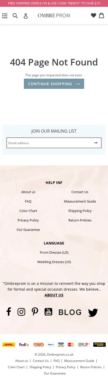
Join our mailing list (54, 131)
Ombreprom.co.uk (60, 354)
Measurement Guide (80, 201)
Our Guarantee (28, 229)
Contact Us (79, 191)
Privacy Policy (28, 220)
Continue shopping (50, 83)
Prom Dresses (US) (54, 252)
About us (28, 191)
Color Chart (28, 210)
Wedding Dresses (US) (54, 261)
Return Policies (79, 220)
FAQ (28, 201)
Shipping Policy (80, 210)
